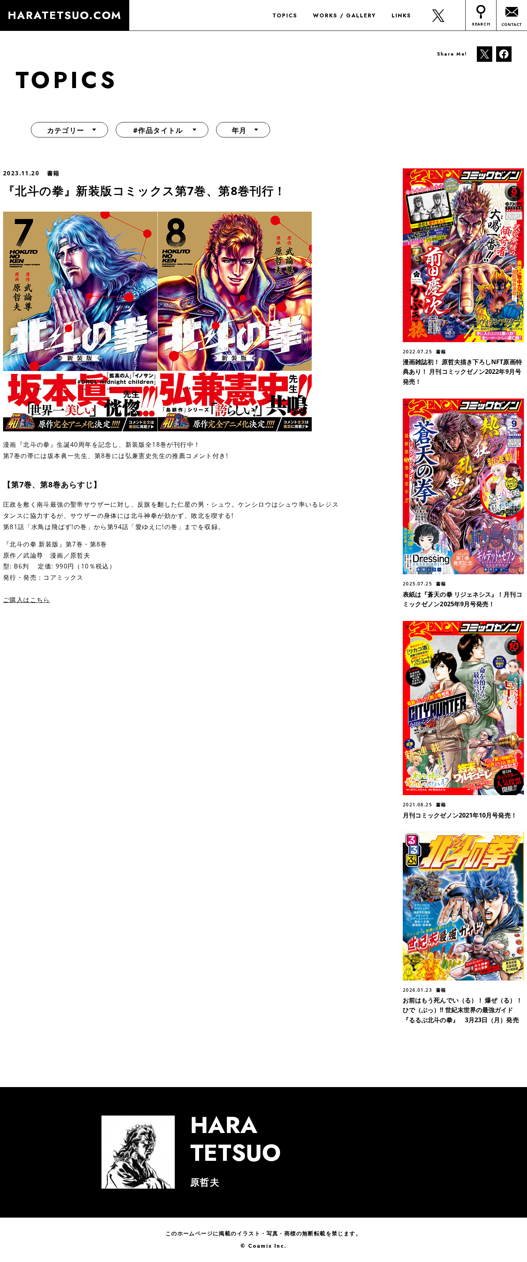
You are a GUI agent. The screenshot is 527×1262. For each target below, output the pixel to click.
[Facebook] (504, 53)
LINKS (401, 15)
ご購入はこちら (26, 599)
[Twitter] (484, 53)
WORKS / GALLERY (344, 15)
